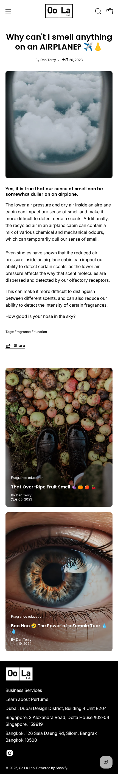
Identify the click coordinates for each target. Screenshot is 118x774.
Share (19, 345)
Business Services (23, 690)
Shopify (61, 768)
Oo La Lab (27, 768)
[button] (98, 11)
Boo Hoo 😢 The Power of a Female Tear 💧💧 (59, 628)
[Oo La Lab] (59, 11)
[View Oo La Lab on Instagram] (9, 753)
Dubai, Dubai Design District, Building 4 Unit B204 (56, 708)
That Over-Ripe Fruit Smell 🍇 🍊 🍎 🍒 (53, 487)
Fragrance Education (31, 332)
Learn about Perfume (26, 699)
